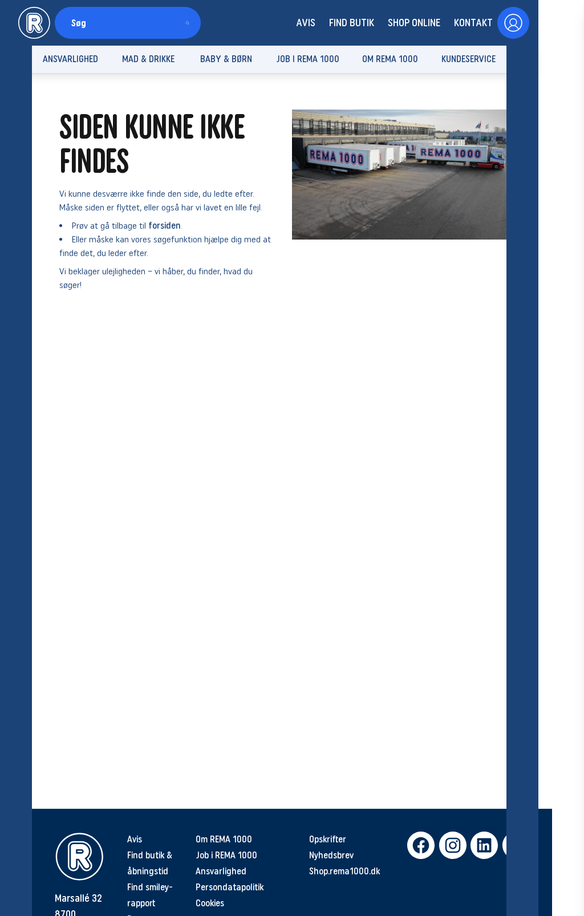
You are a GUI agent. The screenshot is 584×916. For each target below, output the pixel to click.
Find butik (351, 23)
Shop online (414, 23)
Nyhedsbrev (331, 855)
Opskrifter (327, 839)
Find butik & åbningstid (149, 863)
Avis (305, 23)
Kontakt (473, 23)
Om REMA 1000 (224, 839)
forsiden (164, 225)
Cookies (210, 903)
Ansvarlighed (221, 871)
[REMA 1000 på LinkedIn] (481, 845)
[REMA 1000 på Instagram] (450, 845)
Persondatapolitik (229, 887)
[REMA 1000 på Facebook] (418, 845)
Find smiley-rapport (150, 895)
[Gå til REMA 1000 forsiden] (34, 23)
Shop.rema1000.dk (344, 871)
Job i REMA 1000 (226, 855)
